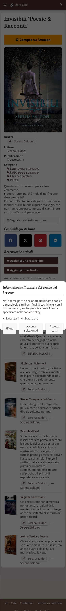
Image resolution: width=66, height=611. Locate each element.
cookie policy (32, 312)
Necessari (12, 318)
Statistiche (31, 318)
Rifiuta (9, 328)
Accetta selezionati (31, 328)
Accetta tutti (54, 328)
